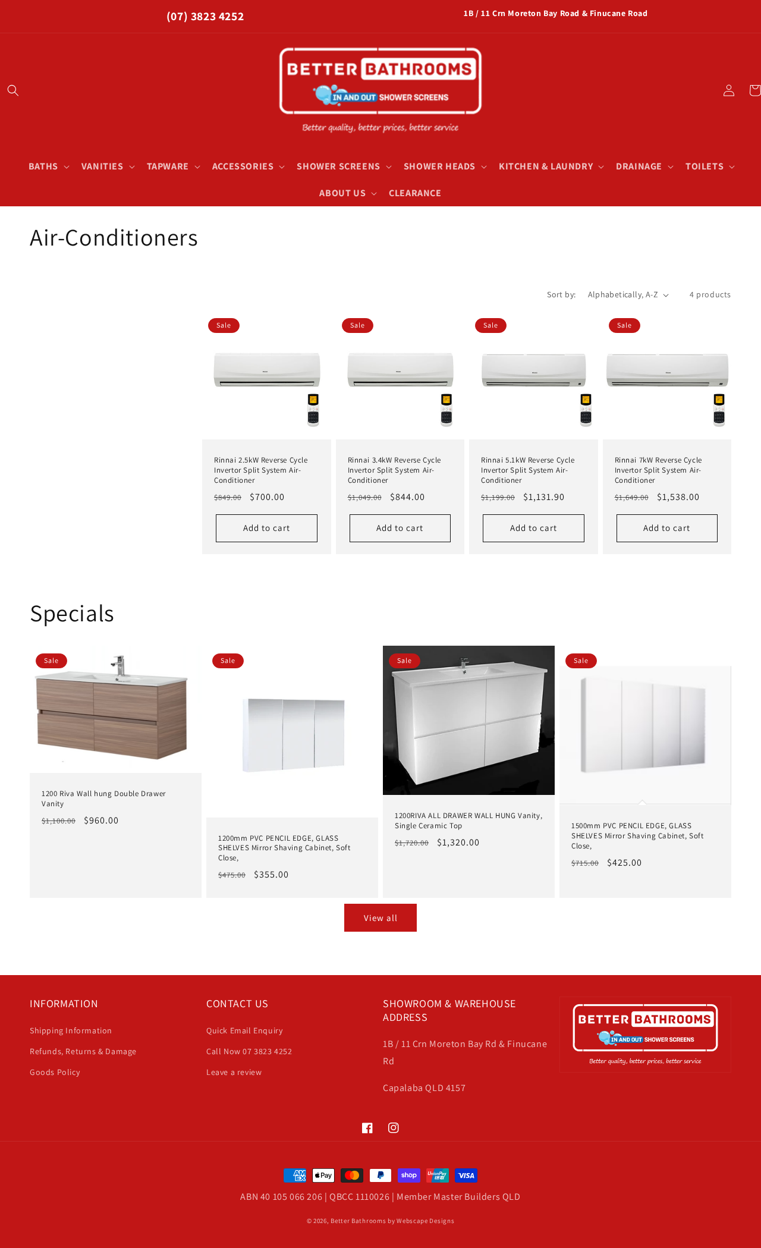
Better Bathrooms (358, 1220)
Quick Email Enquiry (244, 1030)
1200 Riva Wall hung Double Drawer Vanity (104, 799)
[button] (13, 90)
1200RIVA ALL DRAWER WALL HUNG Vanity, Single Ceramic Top (468, 821)
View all (381, 917)
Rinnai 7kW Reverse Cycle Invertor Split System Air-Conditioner (658, 470)
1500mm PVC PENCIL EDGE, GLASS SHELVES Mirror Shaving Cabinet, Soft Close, (637, 836)
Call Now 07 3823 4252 (249, 1051)
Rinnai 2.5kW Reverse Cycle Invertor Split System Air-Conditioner (261, 470)
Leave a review (234, 1072)
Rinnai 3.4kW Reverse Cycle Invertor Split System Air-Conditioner (395, 470)
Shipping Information (71, 1030)
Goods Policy (55, 1072)
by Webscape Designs (421, 1220)
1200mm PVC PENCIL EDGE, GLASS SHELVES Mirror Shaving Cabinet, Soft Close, (284, 848)
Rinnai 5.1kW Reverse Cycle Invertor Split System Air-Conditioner (528, 470)
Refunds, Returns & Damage (83, 1051)
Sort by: (561, 294)
